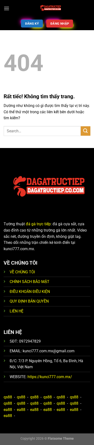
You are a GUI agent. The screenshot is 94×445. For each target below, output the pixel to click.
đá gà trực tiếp (38, 224)
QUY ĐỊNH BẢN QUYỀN (29, 301)
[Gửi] (85, 131)
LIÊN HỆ (16, 311)
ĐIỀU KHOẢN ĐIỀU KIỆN (30, 291)
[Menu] (6, 8)
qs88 (8, 397)
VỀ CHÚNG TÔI (22, 272)
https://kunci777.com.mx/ (49, 376)
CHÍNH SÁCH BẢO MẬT (29, 281)
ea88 (8, 409)
